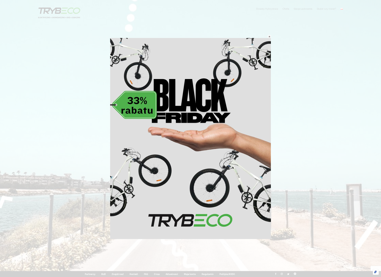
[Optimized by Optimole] (376, 272)
